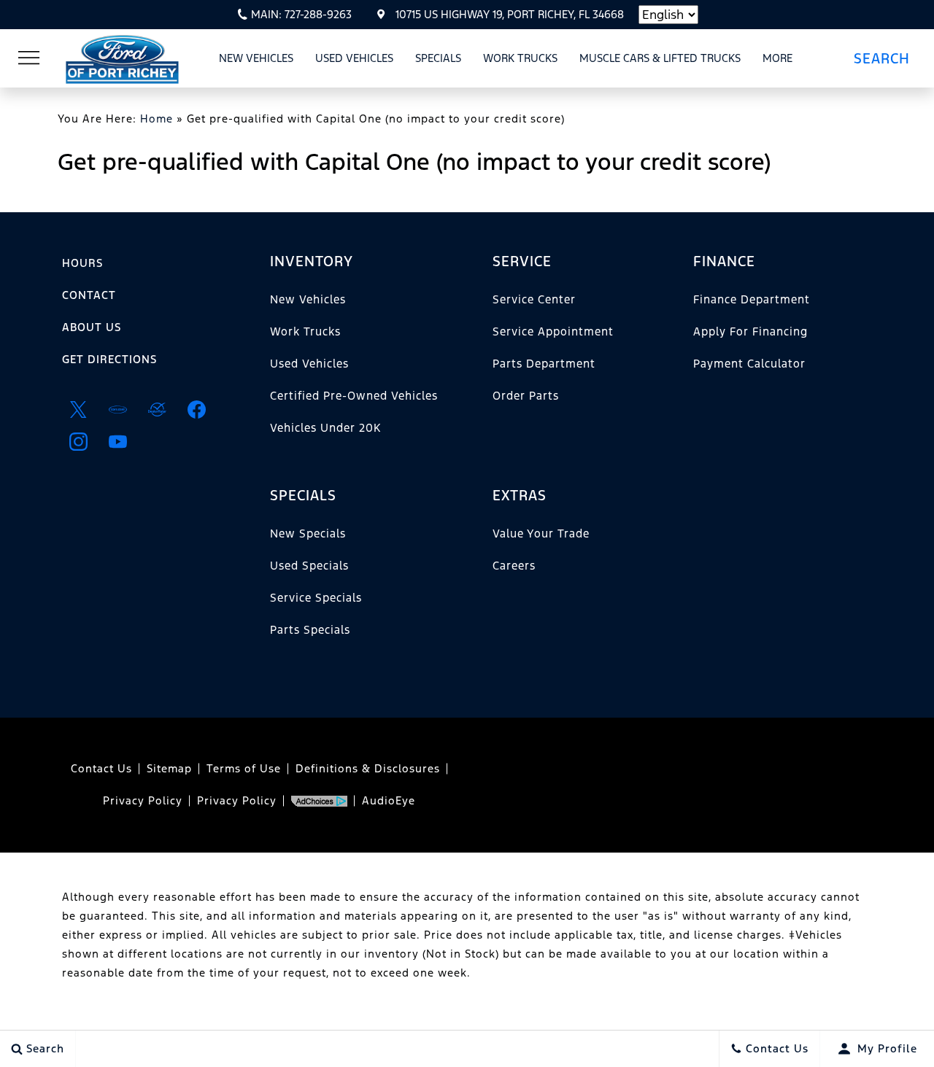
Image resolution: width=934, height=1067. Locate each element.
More (778, 60)
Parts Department (544, 363)
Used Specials (309, 566)
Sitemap (169, 768)
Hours (82, 263)
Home (156, 118)
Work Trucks (520, 58)
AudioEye (388, 800)
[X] (78, 409)
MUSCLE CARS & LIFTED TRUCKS (660, 58)
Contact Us (101, 768)
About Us (91, 327)
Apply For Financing (750, 331)
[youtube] (117, 441)
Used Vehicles (354, 58)
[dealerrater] (157, 409)
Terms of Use (244, 768)
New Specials (308, 533)
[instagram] (78, 441)
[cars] (117, 409)
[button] (887, 58)
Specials (438, 58)
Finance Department (751, 299)
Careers (514, 566)
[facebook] (196, 409)
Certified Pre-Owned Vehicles (354, 396)
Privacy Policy (142, 800)
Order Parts (526, 396)
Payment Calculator (749, 363)
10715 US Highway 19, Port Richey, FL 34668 (509, 14)
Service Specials (316, 598)
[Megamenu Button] (29, 58)
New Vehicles (256, 58)
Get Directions (109, 359)
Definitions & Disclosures (368, 768)
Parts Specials (310, 630)
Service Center (534, 299)
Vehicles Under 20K (325, 428)
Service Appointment (553, 331)
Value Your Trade (541, 533)
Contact (89, 295)
